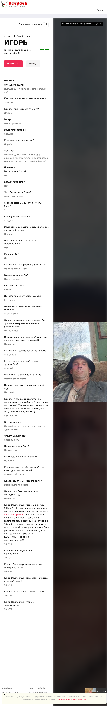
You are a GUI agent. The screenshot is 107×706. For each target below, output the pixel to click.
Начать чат (13, 64)
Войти (100, 10)
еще (34, 64)
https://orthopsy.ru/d (14, 515)
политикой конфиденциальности (71, 699)
